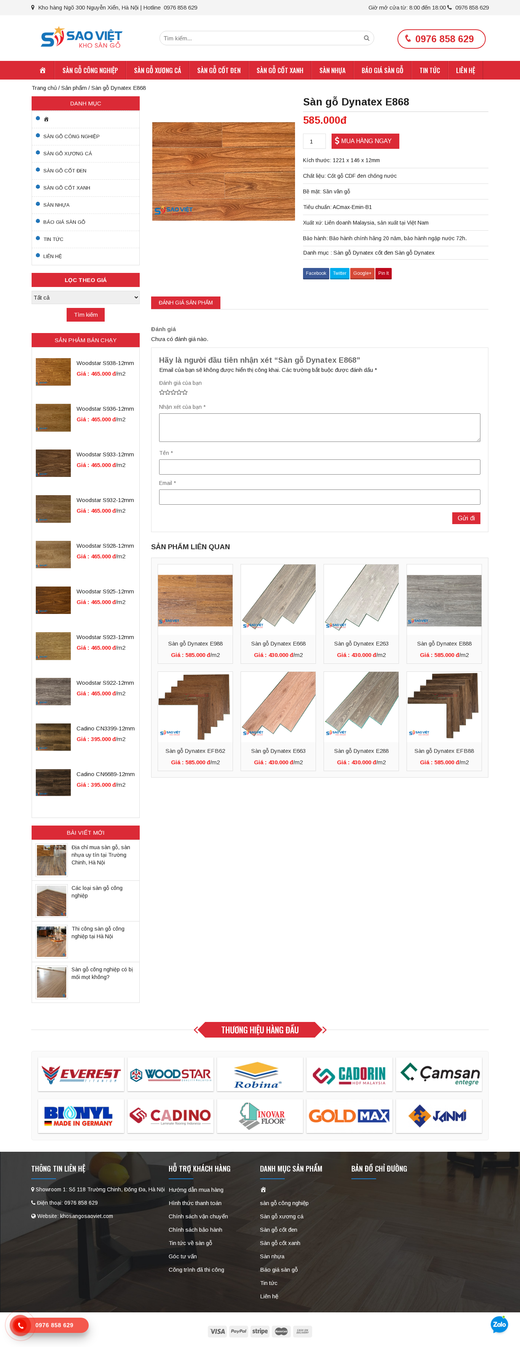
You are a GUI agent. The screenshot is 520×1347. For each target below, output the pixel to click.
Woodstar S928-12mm (105, 545)
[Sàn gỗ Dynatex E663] (278, 707)
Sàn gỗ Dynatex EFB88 (444, 751)
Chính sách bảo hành (195, 1229)
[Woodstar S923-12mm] (53, 645)
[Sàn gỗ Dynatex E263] (361, 599)
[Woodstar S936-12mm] (53, 417)
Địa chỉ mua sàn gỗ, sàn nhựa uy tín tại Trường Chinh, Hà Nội (101, 855)
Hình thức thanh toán (195, 1203)
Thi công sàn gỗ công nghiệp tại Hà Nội (98, 932)
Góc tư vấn (183, 1256)
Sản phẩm (74, 87)
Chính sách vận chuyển (198, 1216)
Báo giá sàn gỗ (383, 70)
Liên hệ (465, 70)
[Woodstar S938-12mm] (53, 371)
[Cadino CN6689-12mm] (53, 782)
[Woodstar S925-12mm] (53, 600)
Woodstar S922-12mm (105, 682)
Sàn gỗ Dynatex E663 (278, 751)
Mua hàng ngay (366, 141)
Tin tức (430, 70)
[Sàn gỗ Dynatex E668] (278, 599)
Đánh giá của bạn (180, 383)
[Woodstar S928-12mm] (53, 554)
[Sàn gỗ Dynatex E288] (361, 707)
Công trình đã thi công (196, 1269)
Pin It (383, 273)
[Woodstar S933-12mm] (53, 463)
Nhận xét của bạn (182, 407)
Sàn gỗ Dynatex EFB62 (195, 751)
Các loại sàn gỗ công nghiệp (97, 892)
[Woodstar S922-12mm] (53, 691)
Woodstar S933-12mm (105, 454)
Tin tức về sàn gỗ (190, 1243)
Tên (166, 453)
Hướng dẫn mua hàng (196, 1189)
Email (167, 483)
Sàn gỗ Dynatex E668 (278, 643)
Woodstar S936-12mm (105, 408)
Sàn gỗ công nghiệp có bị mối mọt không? (102, 973)
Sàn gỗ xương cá (157, 70)
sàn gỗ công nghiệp (90, 70)
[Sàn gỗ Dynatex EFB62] (195, 707)
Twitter (339, 273)
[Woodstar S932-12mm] (53, 508)
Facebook (316, 273)
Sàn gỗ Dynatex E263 (361, 643)
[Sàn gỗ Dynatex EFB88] (444, 707)
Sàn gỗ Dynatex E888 (444, 643)
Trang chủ (44, 87)
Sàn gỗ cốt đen (219, 70)
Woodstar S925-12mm (105, 591)
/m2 (215, 655)
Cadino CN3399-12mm (106, 728)
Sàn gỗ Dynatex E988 (195, 643)
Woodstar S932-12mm (105, 500)
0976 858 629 (471, 7)
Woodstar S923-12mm (105, 637)
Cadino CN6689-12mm (106, 774)
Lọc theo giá (86, 280)
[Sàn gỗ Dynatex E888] (444, 599)
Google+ (362, 273)
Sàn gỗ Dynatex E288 (361, 751)
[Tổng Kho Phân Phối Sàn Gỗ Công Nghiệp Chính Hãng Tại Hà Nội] (81, 36)
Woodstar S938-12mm (105, 363)
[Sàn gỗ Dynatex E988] (195, 599)
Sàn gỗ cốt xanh (280, 70)
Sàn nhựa (332, 70)
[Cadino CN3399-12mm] (53, 737)
